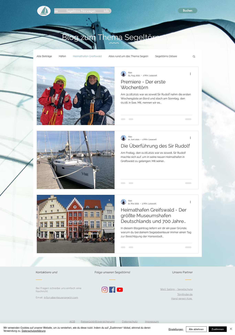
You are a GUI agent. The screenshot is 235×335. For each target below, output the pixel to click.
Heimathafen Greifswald (87, 56)
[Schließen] (231, 329)
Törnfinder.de (185, 294)
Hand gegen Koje (182, 298)
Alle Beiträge (44, 56)
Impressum (152, 321)
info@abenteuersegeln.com (61, 297)
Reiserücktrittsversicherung (98, 321)
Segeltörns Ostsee (166, 56)
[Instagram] (105, 290)
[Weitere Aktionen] (191, 74)
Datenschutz (129, 321)
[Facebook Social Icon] (112, 290)
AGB (72, 321)
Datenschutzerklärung (34, 330)
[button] (194, 56)
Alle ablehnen (196, 329)
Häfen (62, 56)
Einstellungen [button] (176, 329)
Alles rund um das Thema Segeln (128, 56)
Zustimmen (218, 329)
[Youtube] (120, 290)
